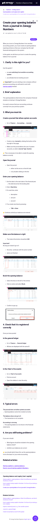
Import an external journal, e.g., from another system (16, 506)
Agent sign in (27, 519)
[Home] (8, 3)
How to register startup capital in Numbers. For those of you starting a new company (20, 484)
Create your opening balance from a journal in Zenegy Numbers (19, 14)
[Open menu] (36, 2)
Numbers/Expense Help (24, 3)
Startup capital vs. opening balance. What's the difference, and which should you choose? (20, 480)
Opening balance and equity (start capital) (13, 12)
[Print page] (33, 20)
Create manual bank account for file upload (13, 511)
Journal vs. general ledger (9, 509)
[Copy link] (37, 20)
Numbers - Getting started (13, 9)
